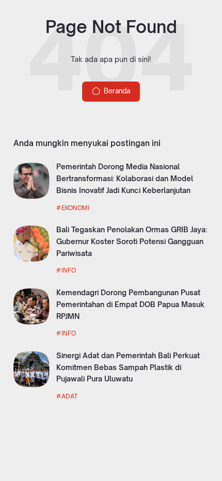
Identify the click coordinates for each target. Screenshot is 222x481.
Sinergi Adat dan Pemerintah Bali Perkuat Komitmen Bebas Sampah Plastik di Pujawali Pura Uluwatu (128, 367)
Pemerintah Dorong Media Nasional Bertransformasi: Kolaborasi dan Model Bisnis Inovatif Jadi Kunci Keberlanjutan (124, 178)
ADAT (69, 396)
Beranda (116, 91)
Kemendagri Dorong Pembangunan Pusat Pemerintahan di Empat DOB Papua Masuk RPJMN (130, 304)
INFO (68, 270)
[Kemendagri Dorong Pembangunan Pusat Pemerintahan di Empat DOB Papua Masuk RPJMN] (31, 322)
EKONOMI (75, 208)
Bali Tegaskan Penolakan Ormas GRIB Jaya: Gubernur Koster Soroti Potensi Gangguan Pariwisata (131, 241)
